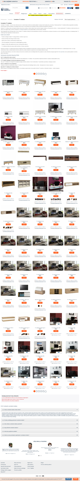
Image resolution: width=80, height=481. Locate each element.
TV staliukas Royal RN (24, 193)
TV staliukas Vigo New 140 (8, 141)
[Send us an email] (72, 8)
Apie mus (16, 464)
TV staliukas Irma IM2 (24, 116)
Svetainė (17, 13)
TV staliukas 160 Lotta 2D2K (55, 116)
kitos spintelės (61, 51)
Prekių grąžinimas (17, 466)
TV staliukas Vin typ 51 (71, 91)
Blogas (42, 462)
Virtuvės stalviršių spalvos (46, 464)
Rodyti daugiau (4, 70)
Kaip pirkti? (3, 471)
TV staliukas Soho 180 (56, 327)
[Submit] (27, 8)
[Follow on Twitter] (70, 8)
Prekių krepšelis (30, 466)
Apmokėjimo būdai (4, 468)
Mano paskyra (30, 464)
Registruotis (29, 462)
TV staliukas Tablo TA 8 (24, 299)
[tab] (40, 409)
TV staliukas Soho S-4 (40, 193)
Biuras (40, 13)
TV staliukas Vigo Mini (8, 356)
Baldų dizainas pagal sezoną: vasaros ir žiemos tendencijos (13, 399)
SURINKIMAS (68, 13)
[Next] (77, 449)
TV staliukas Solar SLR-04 (8, 221)
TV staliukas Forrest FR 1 (56, 166)
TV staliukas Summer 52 (72, 299)
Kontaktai (3, 462)
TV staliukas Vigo (71, 327)
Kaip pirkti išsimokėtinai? (6, 466)
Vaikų (30, 13)
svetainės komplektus (24, 29)
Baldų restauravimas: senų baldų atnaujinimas (10, 400)
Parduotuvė (3, 19)
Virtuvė (11, 13)
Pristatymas (3, 464)
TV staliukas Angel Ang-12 (40, 327)
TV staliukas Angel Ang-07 (24, 327)
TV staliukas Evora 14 (8, 381)
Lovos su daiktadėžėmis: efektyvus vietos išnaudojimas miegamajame (15, 397)
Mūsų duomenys (17, 462)
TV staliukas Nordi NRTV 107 (24, 91)
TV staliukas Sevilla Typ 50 (56, 91)
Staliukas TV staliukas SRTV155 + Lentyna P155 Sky (24, 167)
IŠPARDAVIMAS (59, 13)
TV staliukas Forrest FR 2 (72, 166)
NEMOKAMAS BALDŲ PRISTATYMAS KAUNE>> (40, 4)
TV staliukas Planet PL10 (56, 141)
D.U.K (62, 4)
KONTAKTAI (71, 4)
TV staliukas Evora (24, 221)
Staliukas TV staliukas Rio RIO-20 (71, 141)
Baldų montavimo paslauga (19, 468)
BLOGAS (66, 4)
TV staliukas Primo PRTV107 (40, 91)
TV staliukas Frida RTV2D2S (24, 141)
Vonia (35, 13)
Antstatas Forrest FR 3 (40, 166)
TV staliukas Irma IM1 (8, 116)
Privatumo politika (17, 470)
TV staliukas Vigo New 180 (56, 193)
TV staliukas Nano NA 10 (8, 91)
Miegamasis (24, 13)
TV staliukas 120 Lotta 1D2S (71, 116)
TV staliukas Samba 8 (40, 381)
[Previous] (3, 449)
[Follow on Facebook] (68, 8)
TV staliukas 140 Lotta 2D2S (40, 116)
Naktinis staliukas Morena (40, 299)
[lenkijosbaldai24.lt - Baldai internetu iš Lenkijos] (5, 9)
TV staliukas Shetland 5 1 (56, 299)
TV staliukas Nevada (8, 193)
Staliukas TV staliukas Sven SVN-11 (8, 166)
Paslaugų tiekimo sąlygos (6, 470)
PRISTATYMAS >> (30, 1)
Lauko (45, 13)
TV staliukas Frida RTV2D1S (40, 141)
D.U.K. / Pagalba (30, 468)
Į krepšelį (8, 94)
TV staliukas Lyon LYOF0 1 (8, 327)
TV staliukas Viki (72, 193)
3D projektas (51, 13)
